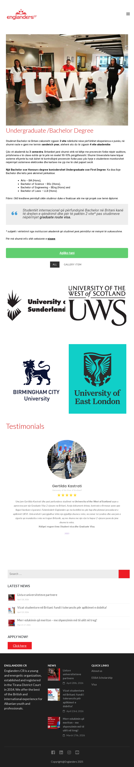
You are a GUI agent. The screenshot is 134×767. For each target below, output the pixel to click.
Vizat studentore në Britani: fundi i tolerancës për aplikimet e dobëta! (62, 607)
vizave (51, 238)
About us (96, 670)
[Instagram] (69, 753)
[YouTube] (77, 753)
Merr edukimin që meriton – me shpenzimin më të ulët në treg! (57, 620)
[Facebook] (53, 753)
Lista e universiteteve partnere (37, 595)
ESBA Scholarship (102, 677)
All (55, 264)
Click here (20, 646)
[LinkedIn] (61, 753)
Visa (94, 684)
